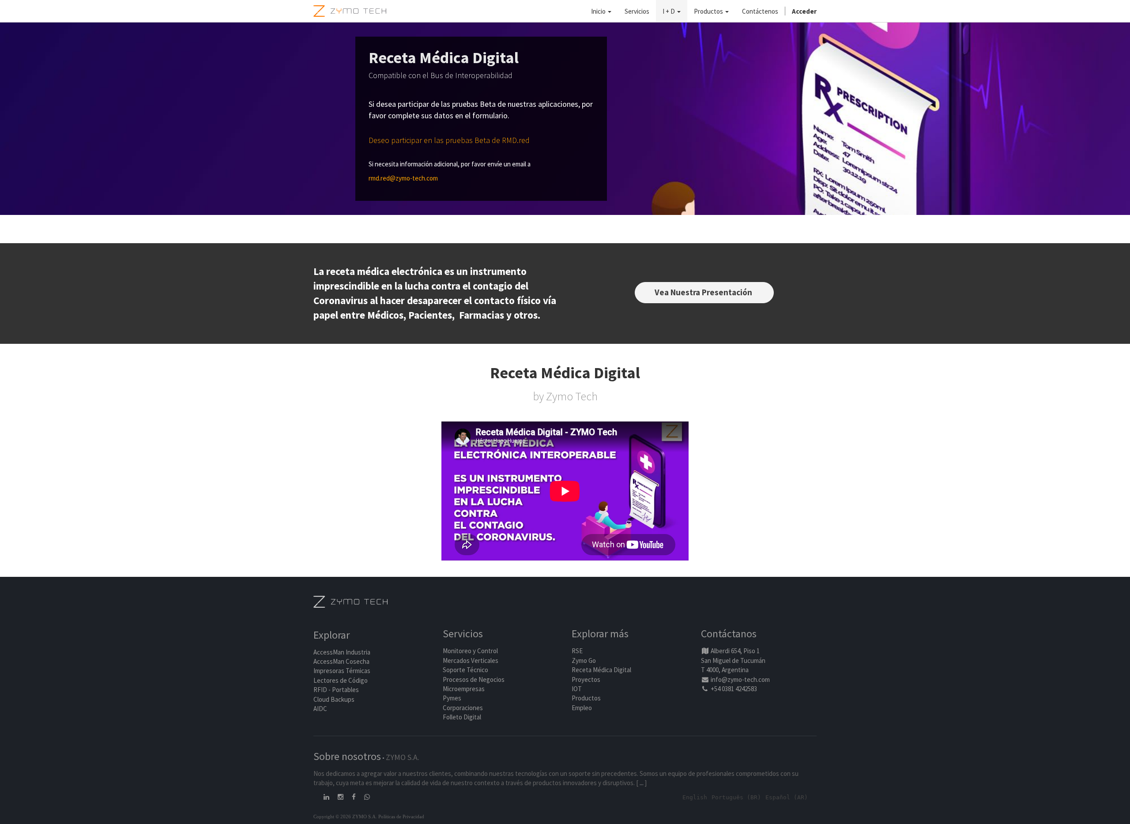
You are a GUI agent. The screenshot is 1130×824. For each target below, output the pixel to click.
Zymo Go (584, 660)
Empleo (582, 708)
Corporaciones (463, 708)
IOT (577, 689)
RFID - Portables (336, 689)
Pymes (452, 698)
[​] (327, 797)
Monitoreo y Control (470, 651)
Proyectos (586, 679)
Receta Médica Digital (601, 670)
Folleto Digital (462, 717)
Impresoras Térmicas (341, 670)
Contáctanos (729, 633)
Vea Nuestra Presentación (704, 292)
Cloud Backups (333, 699)
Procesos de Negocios (474, 679)
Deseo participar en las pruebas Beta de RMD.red (449, 140)
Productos (586, 698)
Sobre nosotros (347, 756)
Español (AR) (786, 797)
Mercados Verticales (470, 660)
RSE (577, 651)
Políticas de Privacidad (401, 816)
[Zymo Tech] (350, 601)
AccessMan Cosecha (341, 661)
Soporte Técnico (465, 670)
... (642, 783)
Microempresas (464, 689)
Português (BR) (736, 797)
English (694, 797)
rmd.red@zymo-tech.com (403, 178)
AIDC (320, 708)
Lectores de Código (340, 680)
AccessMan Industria (341, 652)
